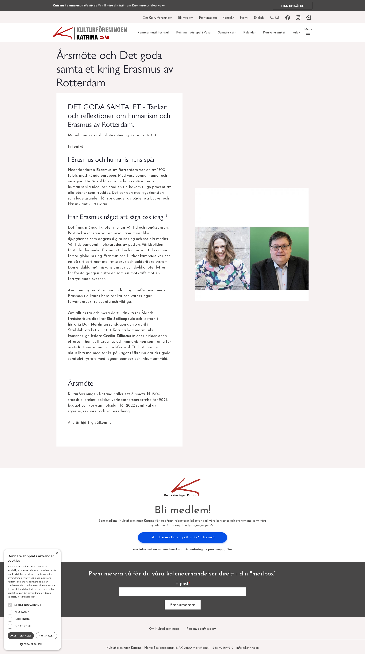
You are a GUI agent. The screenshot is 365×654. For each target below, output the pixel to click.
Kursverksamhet (274, 32)
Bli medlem (185, 17)
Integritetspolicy (26, 596)
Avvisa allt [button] (46, 635)
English (259, 17)
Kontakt (228, 17)
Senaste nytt (227, 32)
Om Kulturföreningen (157, 17)
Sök (277, 18)
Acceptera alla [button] (20, 635)
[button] (32, 644)
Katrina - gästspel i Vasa (193, 32)
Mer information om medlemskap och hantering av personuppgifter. (182, 549)
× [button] (56, 553)
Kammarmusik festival (153, 32)
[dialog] (32, 599)
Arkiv (296, 32)
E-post (181, 584)
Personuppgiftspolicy (201, 628)
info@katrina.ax (247, 647)
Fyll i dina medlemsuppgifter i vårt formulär (182, 537)
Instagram (298, 17)
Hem (308, 17)
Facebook (287, 17)
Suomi (244, 17)
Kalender (249, 32)
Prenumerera (208, 17)
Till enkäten (293, 6)
